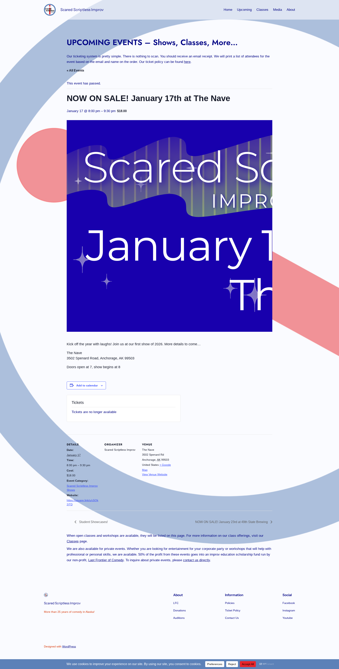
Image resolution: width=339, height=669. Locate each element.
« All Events (75, 70)
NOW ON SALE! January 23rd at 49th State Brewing (232, 522)
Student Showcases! (93, 522)
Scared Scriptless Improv (82, 9)
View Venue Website (154, 474)
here (187, 62)
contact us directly (196, 560)
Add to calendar (87, 385)
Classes (73, 541)
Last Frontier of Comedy (106, 560)
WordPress (69, 646)
